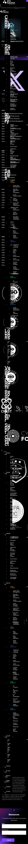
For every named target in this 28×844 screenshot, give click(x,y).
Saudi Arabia (8, 351)
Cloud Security (10, 91)
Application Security (10, 82)
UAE (8, 342)
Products (7, 7)
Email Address (5, 829)
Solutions (7, 49)
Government (10, 146)
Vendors (3, 7)
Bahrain (8, 358)
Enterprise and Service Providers (10, 136)
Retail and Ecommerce (10, 162)
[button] (6, 450)
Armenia (8, 362)
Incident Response (10, 109)
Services (7, 174)
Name (3, 823)
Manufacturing (10, 155)
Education (10, 128)
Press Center (16, 8)
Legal (10, 153)
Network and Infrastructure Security (10, 57)
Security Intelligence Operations (10, 105)
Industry (7, 117)
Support (20, 7)
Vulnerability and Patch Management (10, 75)
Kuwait (8, 346)
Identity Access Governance (10, 96)
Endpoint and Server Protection (10, 69)
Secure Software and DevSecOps (10, 87)
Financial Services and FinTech (10, 142)
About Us (10, 30)
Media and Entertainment (10, 158)
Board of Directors (10, 36)
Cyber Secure (10, 222)
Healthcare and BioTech (10, 150)
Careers (10, 41)
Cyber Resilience (10, 303)
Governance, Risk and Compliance (10, 100)
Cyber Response (10, 277)
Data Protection (10, 79)
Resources (12, 7)
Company (7, 21)
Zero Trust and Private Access (10, 63)
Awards (10, 33)
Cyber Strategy (10, 181)
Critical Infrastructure (10, 125)
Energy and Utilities (10, 131)
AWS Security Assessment (12, 41)
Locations (7, 334)
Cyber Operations (10, 241)
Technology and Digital (10, 165)
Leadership (10, 39)
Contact (23, 7)
